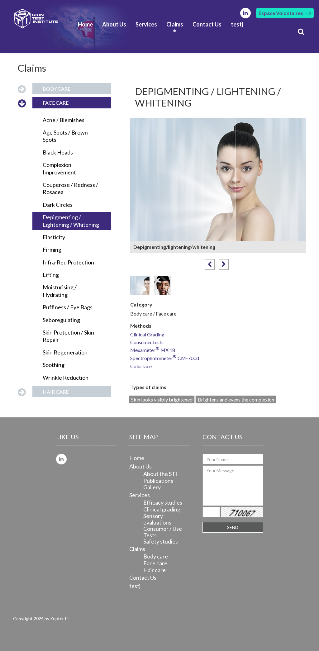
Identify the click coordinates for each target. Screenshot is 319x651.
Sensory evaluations (157, 519)
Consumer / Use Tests (162, 532)
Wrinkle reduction (65, 377)
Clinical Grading (147, 334)
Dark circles (58, 204)
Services (146, 24)
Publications (158, 480)
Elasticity (54, 237)
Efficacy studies (162, 502)
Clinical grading (161, 509)
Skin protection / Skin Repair (68, 336)
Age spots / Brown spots (65, 136)
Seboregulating (61, 319)
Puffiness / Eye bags (68, 307)
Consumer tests (147, 342)
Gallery (152, 487)
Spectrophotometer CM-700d (164, 358)
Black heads (58, 152)
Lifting (51, 274)
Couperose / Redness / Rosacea (70, 188)
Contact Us (207, 24)
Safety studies (160, 541)
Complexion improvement (59, 168)
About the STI (160, 473)
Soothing (53, 364)
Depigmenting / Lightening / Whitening (71, 221)
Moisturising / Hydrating (60, 291)
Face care (56, 103)
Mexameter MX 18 (152, 350)
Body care (56, 89)
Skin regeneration (65, 352)
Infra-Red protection (68, 262)
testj (237, 24)
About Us (114, 24)
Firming (52, 249)
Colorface (141, 366)
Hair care (56, 392)
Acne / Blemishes (63, 119)
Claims (174, 24)
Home (85, 24)
